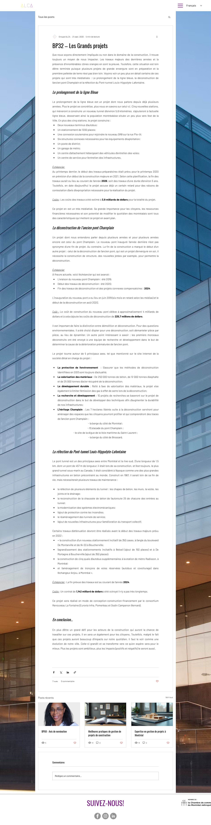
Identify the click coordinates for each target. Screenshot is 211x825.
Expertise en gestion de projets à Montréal (150, 733)
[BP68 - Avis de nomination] (59, 714)
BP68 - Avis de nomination (54, 731)
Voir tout (169, 697)
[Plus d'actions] (157, 36)
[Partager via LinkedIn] (67, 672)
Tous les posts (46, 17)
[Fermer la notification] (207, 779)
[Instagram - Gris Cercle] (105, 816)
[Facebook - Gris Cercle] (97, 816)
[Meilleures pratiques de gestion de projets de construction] (105, 714)
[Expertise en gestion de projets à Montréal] (152, 714)
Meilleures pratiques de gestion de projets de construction (104, 733)
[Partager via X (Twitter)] (60, 672)
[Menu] (180, 5)
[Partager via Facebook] (53, 672)
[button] (169, 17)
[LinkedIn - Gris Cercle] (113, 816)
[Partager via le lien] (74, 672)
